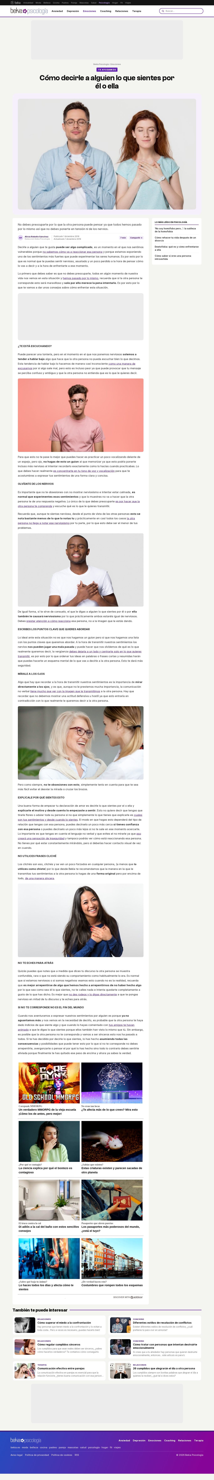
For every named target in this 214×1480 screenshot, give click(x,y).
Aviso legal (17, 1455)
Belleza (47, 3)
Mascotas (84, 3)
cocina (43, 1447)
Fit (121, 3)
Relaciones (121, 11)
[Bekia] (16, 2)
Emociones (89, 11)
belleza (34, 1447)
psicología (94, 1447)
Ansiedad (57, 11)
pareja (62, 1447)
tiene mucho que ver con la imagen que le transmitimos (65, 691)
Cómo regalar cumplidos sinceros (58, 1344)
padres (53, 1447)
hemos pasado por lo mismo (80, 278)
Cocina (56, 3)
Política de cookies (61, 1455)
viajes (117, 1447)
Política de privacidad (37, 1455)
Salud (93, 3)
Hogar (115, 3)
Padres (65, 3)
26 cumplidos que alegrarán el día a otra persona (164, 1368)
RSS (77, 1455)
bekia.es (15, 1447)
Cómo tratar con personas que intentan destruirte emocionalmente (165, 1346)
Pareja (74, 3)
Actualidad (28, 3)
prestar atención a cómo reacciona (48, 621)
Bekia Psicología (101, 64)
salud (83, 1447)
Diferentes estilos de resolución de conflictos (162, 1322)
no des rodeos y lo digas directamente (93, 994)
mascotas (73, 1447)
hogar (105, 1447)
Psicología (104, 3)
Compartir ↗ (136, 238)
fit (111, 1447)
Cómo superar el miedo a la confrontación (64, 1322)
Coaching (105, 11)
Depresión (73, 11)
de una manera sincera (39, 878)
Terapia (136, 11)
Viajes (128, 3)
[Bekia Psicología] (29, 11)
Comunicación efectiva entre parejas (61, 1368)
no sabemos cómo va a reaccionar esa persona (72, 251)
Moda (38, 3)
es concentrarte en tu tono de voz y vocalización (84, 470)
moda (25, 1447)
